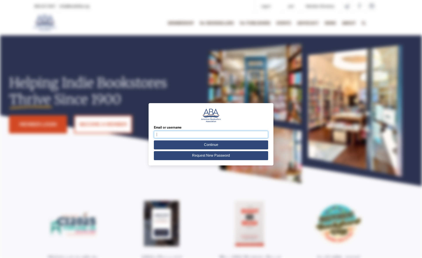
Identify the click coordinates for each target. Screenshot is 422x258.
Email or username (168, 127)
